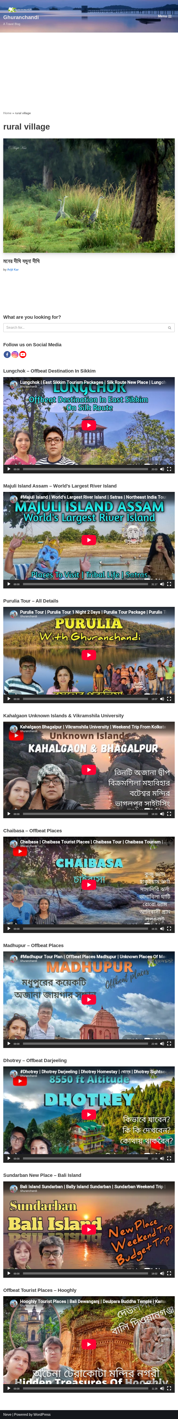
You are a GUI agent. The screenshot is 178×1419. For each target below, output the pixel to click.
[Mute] (162, 469)
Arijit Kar (13, 269)
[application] (89, 425)
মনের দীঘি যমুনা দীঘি (21, 261)
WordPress (42, 1414)
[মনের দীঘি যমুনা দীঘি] (89, 195)
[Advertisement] (89, 65)
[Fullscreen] (169, 469)
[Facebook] (7, 354)
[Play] (9, 469)
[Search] (170, 327)
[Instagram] (15, 354)
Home (7, 113)
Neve (7, 1414)
